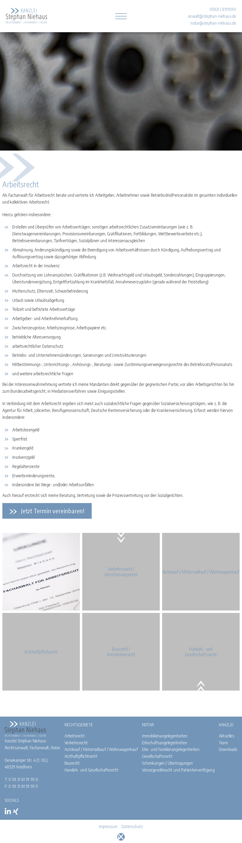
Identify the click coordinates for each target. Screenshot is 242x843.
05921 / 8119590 (223, 9)
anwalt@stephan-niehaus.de (212, 16)
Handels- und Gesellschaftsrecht (91, 769)
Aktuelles (226, 735)
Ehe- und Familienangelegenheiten (171, 749)
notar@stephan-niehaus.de (213, 23)
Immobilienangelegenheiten (165, 735)
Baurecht (72, 763)
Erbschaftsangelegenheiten (164, 742)
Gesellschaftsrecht (157, 756)
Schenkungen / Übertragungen (167, 763)
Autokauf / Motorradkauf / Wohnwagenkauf (101, 749)
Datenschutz (132, 826)
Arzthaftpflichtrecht (81, 756)
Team (223, 742)
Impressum (108, 826)
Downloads (228, 749)
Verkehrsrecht (76, 742)
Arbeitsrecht (75, 735)
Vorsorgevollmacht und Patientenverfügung (178, 769)
